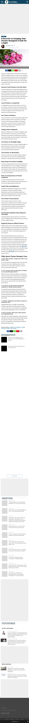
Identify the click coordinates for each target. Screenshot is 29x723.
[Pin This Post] (15, 70)
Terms (22, 719)
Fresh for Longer (11, 328)
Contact (12, 719)
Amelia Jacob (10, 45)
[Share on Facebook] (6, 70)
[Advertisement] (14, 18)
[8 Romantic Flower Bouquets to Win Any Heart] (4, 348)
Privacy (17, 719)
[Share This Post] (9, 70)
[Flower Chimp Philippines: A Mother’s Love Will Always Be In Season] (4, 339)
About (7, 719)
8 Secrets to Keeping (15, 327)
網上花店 (24, 246)
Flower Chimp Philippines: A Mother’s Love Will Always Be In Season (16, 339)
